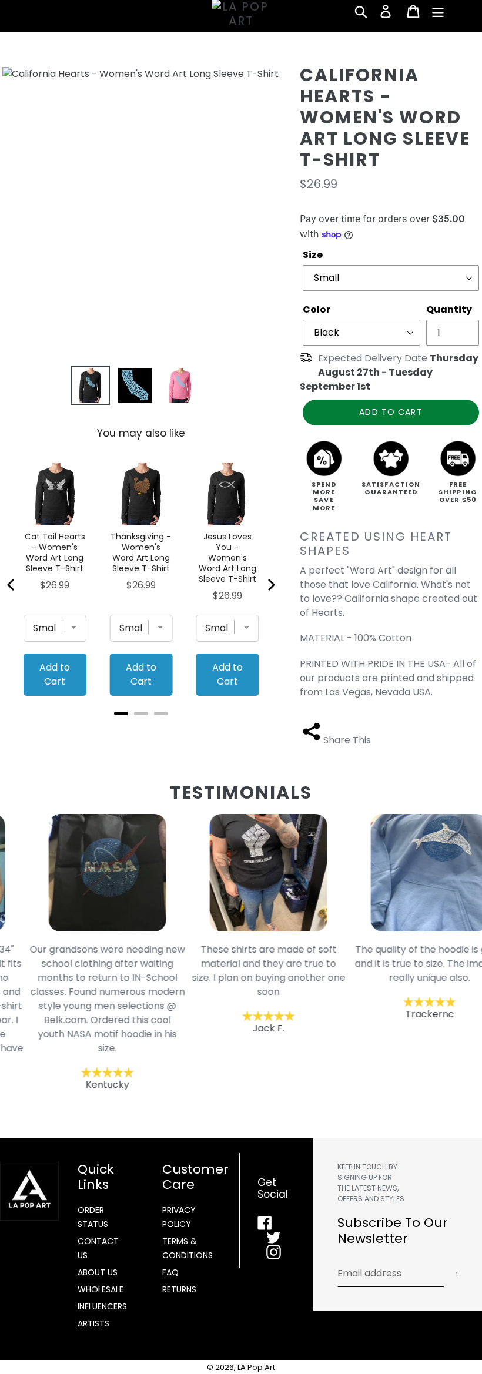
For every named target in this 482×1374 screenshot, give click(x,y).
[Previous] (12, 584)
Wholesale (100, 1289)
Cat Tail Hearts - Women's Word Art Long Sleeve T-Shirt (55, 552)
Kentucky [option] (80, 1017)
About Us (98, 1272)
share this (347, 740)
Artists (93, 1323)
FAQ (170, 1272)
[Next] (270, 584)
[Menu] (439, 11)
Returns (179, 1289)
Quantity (449, 309)
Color (316, 309)
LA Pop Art (256, 1367)
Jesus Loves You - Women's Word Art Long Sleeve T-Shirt (227, 557)
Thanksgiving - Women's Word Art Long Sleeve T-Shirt (141, 552)
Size (313, 255)
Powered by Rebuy (141, 729)
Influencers (102, 1306)
